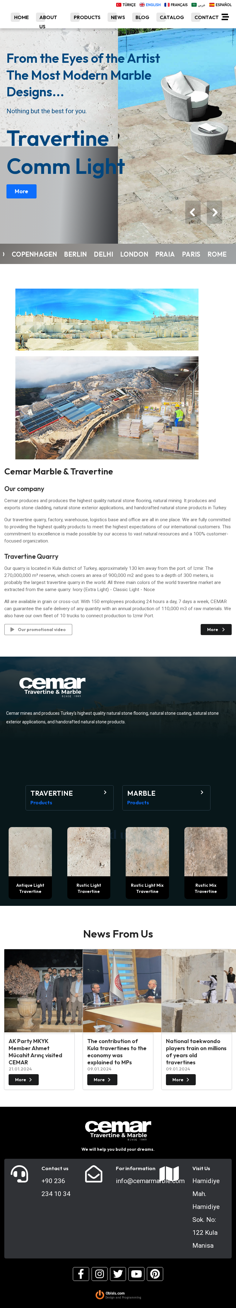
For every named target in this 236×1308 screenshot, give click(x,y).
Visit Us (201, 1168)
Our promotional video (41, 629)
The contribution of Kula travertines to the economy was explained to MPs (117, 1052)
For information (135, 1168)
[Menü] (225, 18)
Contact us (55, 1168)
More (21, 191)
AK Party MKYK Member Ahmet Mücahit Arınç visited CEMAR (35, 1052)
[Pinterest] (155, 1274)
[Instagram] (100, 1274)
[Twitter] (118, 1274)
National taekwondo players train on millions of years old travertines (196, 1052)
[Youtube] (136, 1274)
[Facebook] (81, 1274)
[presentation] (193, 212)
